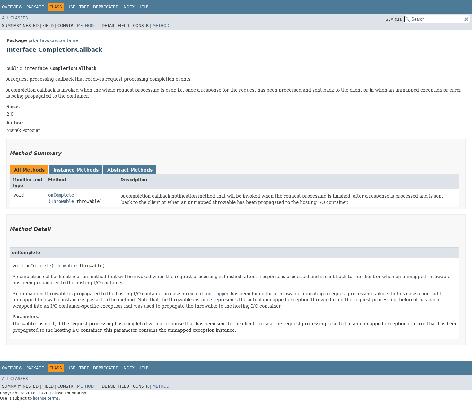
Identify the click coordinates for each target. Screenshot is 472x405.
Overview (12, 7)
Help (143, 7)
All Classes (15, 18)
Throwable (62, 201)
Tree (84, 7)
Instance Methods (76, 169)
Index (128, 7)
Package (35, 7)
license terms (46, 398)
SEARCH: (394, 19)
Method (85, 25)
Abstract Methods (130, 169)
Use (71, 7)
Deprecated (105, 7)
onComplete (61, 195)
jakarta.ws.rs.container (54, 40)
